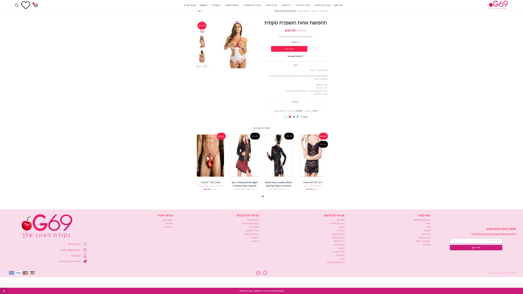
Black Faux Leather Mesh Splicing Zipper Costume (278, 184)
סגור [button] (4, 291)
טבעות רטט (254, 226)
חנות (428, 226)
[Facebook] (297, 117)
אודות (428, 223)
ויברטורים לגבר (253, 219)
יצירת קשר (426, 233)
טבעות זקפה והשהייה (250, 223)
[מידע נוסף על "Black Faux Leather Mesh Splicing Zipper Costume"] (264, 142)
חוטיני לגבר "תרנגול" (210, 182)
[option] (201, 41)
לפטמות (341, 248)
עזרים (342, 258)
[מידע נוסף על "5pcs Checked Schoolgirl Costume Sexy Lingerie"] (230, 142)
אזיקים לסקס (167, 219)
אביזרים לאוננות (252, 230)
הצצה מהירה (298, 148)
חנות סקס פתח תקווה (421, 219)
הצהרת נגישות (424, 237)
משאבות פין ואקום (251, 233)
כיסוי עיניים (168, 226)
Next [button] (205, 66)
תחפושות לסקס (303, 11)
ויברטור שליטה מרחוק (336, 262)
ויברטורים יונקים (338, 233)
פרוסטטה (255, 241)
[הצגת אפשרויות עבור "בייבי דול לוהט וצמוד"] (298, 142)
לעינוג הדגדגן (339, 244)
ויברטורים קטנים (338, 237)
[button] (196, 142)
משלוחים (295, 102)
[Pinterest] (290, 117)
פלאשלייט (255, 237)
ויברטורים (341, 230)
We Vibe (341, 219)
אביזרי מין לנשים (334, 215)
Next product (196, 11)
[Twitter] (294, 117)
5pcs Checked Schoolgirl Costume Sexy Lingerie (244, 184)
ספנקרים (169, 223)
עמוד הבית (324, 11)
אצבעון (342, 226)
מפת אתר (426, 244)
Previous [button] (198, 66)
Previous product (202, 11)
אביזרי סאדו (165, 215)
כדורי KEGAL (339, 241)
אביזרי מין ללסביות (337, 223)
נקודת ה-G (340, 255)
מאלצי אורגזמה (338, 251)
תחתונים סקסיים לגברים (206, 186)
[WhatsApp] (286, 117)
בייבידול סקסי (308, 186)
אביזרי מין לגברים (248, 215)
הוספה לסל (289, 49)
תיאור (296, 65)
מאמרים (427, 230)
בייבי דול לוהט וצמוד (312, 182)
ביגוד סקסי (314, 11)
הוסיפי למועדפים (294, 56)
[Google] (258, 273)
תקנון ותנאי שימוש (423, 241)
